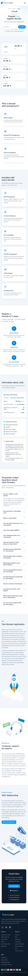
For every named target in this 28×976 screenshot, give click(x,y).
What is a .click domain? (10, 518)
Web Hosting (4, 939)
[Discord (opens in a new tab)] (10, 927)
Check (23, 27)
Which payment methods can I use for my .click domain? (13, 596)
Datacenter (17, 939)
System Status (18, 950)
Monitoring (3, 946)
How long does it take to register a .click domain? (12, 557)
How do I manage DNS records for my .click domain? (12, 570)
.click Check (15, 886)
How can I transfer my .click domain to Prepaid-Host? (11, 543)
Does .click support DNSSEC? (11, 530)
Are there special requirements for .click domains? (12, 550)
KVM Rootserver (5, 937)
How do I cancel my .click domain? (12, 583)
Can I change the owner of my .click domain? (11, 536)
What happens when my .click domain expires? (11, 563)
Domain (14, 8)
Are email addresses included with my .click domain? (13, 577)
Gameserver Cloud (5, 934)
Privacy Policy (4, 960)
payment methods (19, 944)
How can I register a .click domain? (10, 494)
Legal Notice (4, 957)
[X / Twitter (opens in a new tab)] (6, 927)
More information (8, 822)
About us (17, 934)
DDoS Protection (19, 946)
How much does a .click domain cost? (12, 512)
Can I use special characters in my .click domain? (12, 524)
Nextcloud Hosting (5, 944)
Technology (18, 941)
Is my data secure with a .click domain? (11, 589)
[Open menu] (25, 2)
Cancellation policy (5, 962)
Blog (16, 937)
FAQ (16, 948)
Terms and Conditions (6, 964)
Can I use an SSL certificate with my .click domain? (12, 603)
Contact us (15, 890)
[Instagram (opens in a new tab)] (2, 927)
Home (9, 8)
